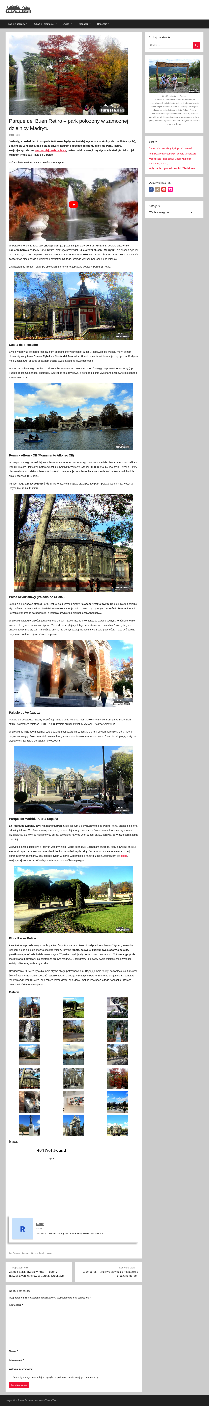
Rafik (17, 135)
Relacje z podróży (15, 24)
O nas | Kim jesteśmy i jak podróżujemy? (170, 148)
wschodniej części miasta (50, 150)
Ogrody (34, 1253)
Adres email (16, 1360)
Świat (66, 24)
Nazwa (13, 1351)
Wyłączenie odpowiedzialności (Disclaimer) (172, 168)
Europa (16, 1253)
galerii (123, 855)
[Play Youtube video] (73, 204)
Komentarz (16, 1305)
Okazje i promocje (44, 24)
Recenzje (102, 24)
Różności (83, 24)
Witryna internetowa (20, 1369)
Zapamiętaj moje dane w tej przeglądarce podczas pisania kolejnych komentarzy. (56, 1377)
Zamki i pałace (46, 1253)
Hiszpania (25, 1253)
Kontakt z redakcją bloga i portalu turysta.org (172, 153)
